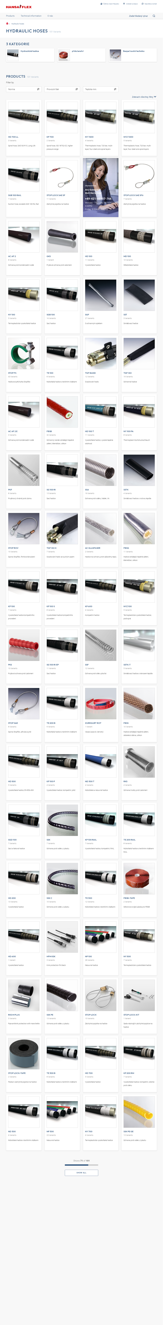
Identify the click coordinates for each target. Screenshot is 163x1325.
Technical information (31, 15)
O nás (50, 15)
